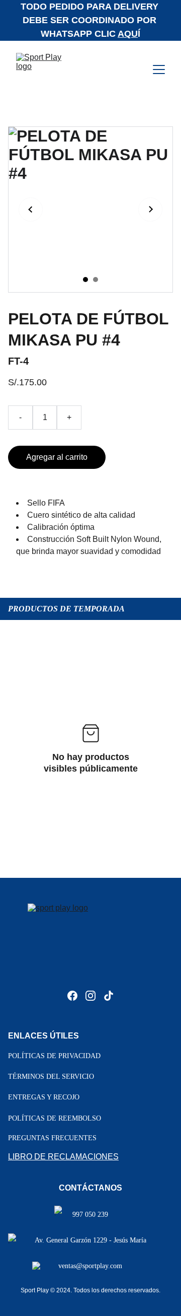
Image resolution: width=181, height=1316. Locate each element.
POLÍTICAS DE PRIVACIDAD (54, 1056)
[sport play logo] (90, 944)
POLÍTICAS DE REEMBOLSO (54, 1118)
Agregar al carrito (56, 457)
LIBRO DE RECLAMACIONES (63, 1156)
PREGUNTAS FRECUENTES (52, 1138)
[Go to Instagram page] (90, 996)
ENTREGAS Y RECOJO (43, 1097)
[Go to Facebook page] (72, 996)
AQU (128, 34)
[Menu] (159, 69)
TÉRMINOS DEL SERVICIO (51, 1076)
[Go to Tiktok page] (109, 996)
